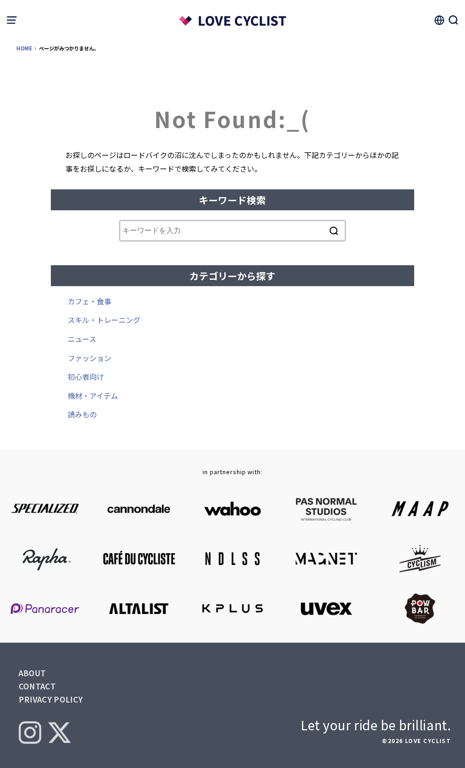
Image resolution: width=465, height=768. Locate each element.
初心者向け (86, 376)
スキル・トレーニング (104, 319)
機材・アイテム (93, 395)
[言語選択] (439, 20)
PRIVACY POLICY (51, 699)
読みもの (82, 414)
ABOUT (32, 673)
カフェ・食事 (89, 301)
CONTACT (37, 686)
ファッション (89, 357)
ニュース (82, 338)
